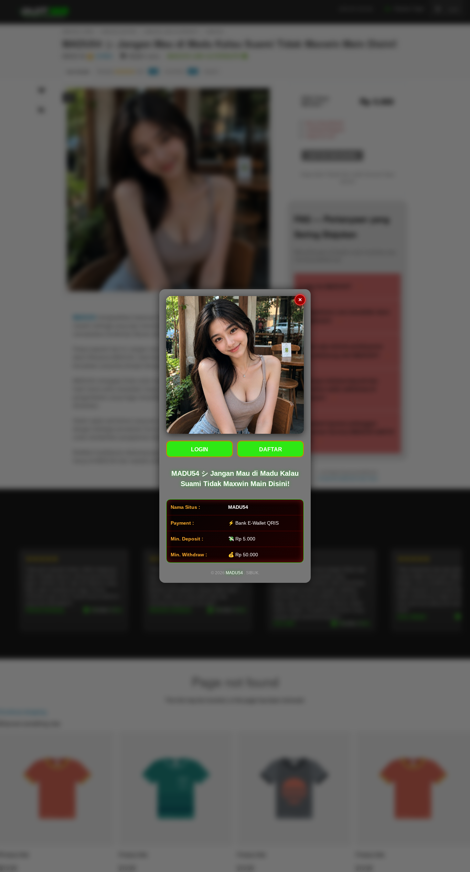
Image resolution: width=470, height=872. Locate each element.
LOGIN (199, 449)
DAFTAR (270, 449)
